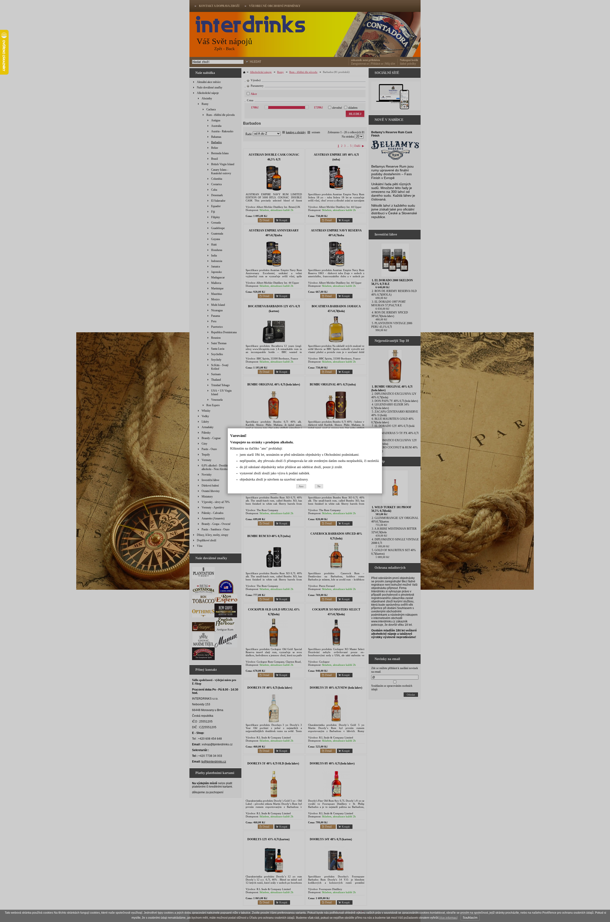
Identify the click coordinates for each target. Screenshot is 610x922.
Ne (318, 486)
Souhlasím (470, 917)
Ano (301, 486)
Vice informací (448, 917)
